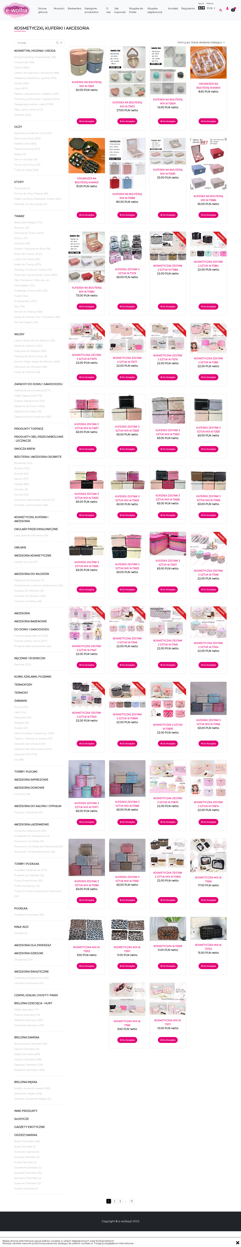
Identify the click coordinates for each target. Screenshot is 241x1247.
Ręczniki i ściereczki (29, 658)
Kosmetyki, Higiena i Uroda (34, 50)
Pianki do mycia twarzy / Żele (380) (35, 274)
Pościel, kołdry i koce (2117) (30, 640)
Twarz (19, 216)
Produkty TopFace (28, 428)
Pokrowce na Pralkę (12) (29, 841)
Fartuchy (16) (22, 794)
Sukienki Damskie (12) (27, 1183)
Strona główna (42, 10)
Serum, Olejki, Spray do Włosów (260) (37, 361)
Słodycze (21, 1119)
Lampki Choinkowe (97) (29, 983)
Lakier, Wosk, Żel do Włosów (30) (34, 340)
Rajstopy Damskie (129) (28, 1064)
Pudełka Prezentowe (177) (30, 870)
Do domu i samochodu (31, 629)
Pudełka (20, 908)
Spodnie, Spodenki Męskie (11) (32, 1098)
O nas (108, 10)
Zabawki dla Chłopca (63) (30, 743)
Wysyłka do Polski (136, 10)
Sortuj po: (200, 42)
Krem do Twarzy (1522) (28, 253)
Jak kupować (120, 10)
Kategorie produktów (92, 10)
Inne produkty (25, 1110)
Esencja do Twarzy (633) (29, 232)
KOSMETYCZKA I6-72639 (167, 946)
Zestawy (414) (22, 114)
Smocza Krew (24, 448)
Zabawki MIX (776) (25, 754)
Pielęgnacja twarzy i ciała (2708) (33, 104)
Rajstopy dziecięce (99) (28, 1020)
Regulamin (188, 8)
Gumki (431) (21, 494)
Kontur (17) (21, 238)
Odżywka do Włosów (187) (30, 351)
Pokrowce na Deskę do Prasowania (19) (38, 846)
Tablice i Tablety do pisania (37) (33, 738)
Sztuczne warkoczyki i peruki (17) (34, 499)
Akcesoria (22, 613)
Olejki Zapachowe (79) (28, 395)
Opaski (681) (21, 484)
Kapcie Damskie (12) (26, 1048)
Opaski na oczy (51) (26, 561)
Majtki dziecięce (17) (26, 1009)
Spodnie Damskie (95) (28, 1172)
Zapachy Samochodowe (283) (33, 416)
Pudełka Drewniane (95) (29, 914)
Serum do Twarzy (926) (28, 311)
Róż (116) (19, 306)
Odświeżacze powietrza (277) (32, 390)
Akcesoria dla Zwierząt (32, 945)
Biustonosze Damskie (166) (30, 1043)
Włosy (19, 334)
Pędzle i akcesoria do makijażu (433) (36, 93)
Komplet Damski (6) (26, 1151)
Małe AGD (21, 926)
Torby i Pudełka (26, 863)
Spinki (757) (21, 478)
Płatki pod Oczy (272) (27, 148)
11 (132, 1201)
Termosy (21, 692)
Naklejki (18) (21, 722)
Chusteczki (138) (24, 62)
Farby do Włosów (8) (27, 372)
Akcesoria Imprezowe (31, 779)
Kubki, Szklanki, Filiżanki (32, 676)
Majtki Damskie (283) (27, 1054)
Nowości (59, 8)
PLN (210, 8)
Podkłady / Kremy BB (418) (31, 290)
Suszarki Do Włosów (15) (29, 590)
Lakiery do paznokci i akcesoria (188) (36, 72)
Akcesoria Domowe (29, 787)
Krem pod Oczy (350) (27, 138)
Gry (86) (19, 759)
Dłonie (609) (22, 67)
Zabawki (20, 700)
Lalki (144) (20, 712)
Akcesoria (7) (22, 188)
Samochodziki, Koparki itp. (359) (34, 733)
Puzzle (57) (21, 728)
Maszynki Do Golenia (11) (29, 580)
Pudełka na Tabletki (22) (29, 875)
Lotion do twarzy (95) (27, 259)
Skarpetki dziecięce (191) (29, 1025)
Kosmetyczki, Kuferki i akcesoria (31, 519)
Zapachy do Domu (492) (29, 406)
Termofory (23, 684)
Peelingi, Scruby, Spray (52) (30, 204)
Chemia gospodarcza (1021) (31, 635)
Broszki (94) (21, 473)
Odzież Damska (25, 1135)
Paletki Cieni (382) (25, 143)
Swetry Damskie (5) (26, 1188)
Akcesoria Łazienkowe (31, 824)
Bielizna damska (26, 1037)
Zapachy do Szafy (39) (27, 411)
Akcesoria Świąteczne (31, 971)
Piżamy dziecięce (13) (27, 1014)
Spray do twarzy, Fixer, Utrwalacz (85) (37, 316)
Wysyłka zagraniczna (154, 10)
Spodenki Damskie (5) (27, 1167)
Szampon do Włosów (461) (30, 366)
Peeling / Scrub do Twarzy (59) (33, 269)
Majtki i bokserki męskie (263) (32, 1088)
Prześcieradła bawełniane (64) (32, 646)
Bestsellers (74, 8)
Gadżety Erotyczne (29, 1127)
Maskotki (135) (23, 717)
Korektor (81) (22, 243)
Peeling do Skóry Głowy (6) (30, 356)
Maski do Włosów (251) (28, 345)
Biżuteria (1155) (23, 463)
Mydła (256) (21, 83)
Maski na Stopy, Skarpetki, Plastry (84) (37, 198)
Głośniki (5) (20, 933)
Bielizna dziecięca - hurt (33, 1003)
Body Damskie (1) (25, 1146)
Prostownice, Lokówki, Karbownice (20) (38, 585)
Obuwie (20, 547)
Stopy (19, 182)
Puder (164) (21, 295)
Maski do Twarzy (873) (27, 264)
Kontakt (173, 8)
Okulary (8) (21, 489)
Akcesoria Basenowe (30, 621)
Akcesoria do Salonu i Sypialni (37, 806)
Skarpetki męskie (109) (28, 1093)
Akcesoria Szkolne (28, 953)
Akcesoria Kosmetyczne (32, 555)
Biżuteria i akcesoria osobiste (38, 456)
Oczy (18, 126)
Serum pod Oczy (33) (27, 164)
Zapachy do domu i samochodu (38, 384)
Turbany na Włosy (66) (28, 601)
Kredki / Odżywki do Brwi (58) (32, 248)
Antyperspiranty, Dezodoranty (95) (35, 57)
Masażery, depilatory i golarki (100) (35, 78)
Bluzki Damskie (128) (27, 1141)
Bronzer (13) (21, 227)
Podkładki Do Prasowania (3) (32, 836)
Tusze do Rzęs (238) (26, 169)
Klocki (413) (21, 707)
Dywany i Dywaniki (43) (28, 812)
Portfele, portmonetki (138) (31, 505)
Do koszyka (87, 121)
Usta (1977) (21, 88)
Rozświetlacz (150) (25, 301)
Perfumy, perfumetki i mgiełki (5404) (37, 99)
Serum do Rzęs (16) (26, 159)
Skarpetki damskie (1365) (29, 1069)
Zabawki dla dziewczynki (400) (33, 749)
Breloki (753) (22, 468)
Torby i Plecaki (25, 771)
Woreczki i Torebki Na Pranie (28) (34, 851)
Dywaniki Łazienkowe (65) (30, 830)
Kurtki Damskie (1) (25, 1162)
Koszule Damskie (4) (27, 1157)
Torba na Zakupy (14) (27, 885)
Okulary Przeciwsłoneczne (36, 529)
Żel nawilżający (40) (26, 322)
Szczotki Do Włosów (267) (30, 595)
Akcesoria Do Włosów (31, 574)
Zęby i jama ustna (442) (28, 109)
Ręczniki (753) (22, 664)
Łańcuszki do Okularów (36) (31, 535)
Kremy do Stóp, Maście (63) (31, 193)
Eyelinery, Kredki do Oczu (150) (33, 133)
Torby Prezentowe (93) (28, 880)
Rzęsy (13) (20, 154)
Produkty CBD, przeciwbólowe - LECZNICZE (38, 438)
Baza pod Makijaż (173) (28, 222)
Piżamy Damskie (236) (28, 1059)
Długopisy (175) (23, 959)
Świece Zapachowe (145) (29, 400)
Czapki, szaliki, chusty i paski (36, 995)
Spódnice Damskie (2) (27, 1178)
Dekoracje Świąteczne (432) (31, 977)
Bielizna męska (25, 1082)
